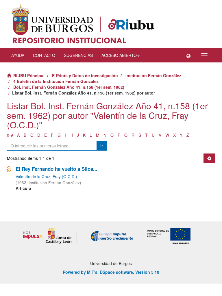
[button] (188, 55)
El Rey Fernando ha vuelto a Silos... (56, 168)
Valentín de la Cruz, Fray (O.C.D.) (46, 176)
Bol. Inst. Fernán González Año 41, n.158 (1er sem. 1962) (68, 87)
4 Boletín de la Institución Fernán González (56, 81)
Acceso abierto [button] (119, 55)
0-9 (10, 135)
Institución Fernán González (153, 75)
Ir (101, 146)
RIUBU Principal (29, 75)
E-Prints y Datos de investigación (85, 75)
